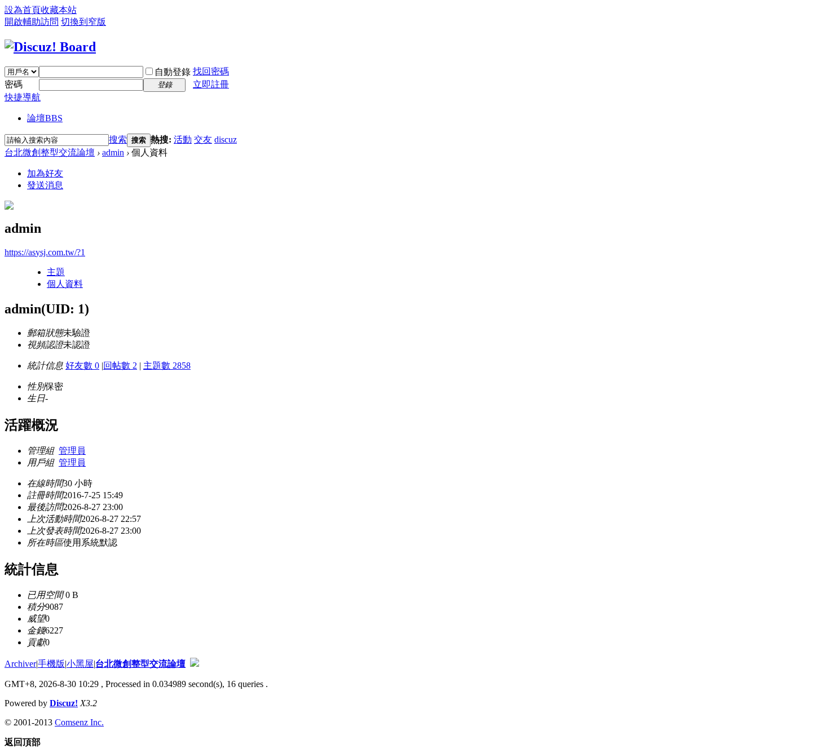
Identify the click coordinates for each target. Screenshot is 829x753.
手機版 (51, 663)
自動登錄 (173, 72)
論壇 (45, 118)
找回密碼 (211, 71)
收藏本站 (59, 10)
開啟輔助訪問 (32, 21)
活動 (183, 139)
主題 (56, 272)
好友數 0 (82, 365)
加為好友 (45, 173)
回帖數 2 (120, 365)
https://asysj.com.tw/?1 (45, 252)
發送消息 (45, 185)
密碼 (14, 84)
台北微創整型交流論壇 (50, 152)
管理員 (72, 450)
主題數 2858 (167, 365)
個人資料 (65, 284)
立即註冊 (211, 84)
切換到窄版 (83, 21)
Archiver (20, 663)
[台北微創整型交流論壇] (50, 46)
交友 (203, 139)
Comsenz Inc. (79, 722)
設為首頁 (23, 10)
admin (113, 152)
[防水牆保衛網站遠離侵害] (194, 663)
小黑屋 (80, 663)
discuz (225, 139)
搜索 (118, 139)
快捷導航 (23, 97)
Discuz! (64, 703)
